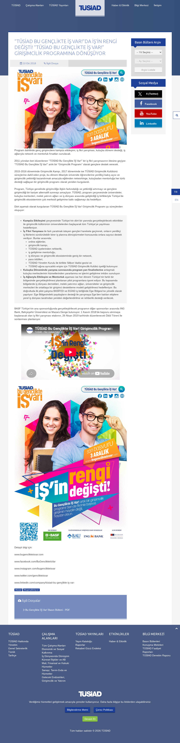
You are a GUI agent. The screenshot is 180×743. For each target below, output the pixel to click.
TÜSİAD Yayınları (58, 5)
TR (175, 191)
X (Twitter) (151, 93)
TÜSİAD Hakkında (18, 641)
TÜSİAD (15, 5)
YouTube (151, 113)
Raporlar (80, 644)
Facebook (150, 104)
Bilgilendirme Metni (77, 709)
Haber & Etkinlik (120, 5)
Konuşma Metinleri (153, 644)
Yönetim (12, 644)
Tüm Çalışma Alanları (54, 645)
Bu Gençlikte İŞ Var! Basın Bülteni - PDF (47, 609)
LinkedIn (151, 123)
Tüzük (11, 651)
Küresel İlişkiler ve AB (54, 659)
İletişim (158, 5)
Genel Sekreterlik (17, 648)
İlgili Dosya (52, 63)
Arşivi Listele (148, 69)
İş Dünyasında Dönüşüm (55, 656)
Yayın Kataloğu (83, 641)
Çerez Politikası (104, 709)
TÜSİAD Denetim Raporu (157, 655)
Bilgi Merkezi (141, 5)
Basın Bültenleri (151, 641)
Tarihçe (12, 655)
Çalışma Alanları (35, 5)
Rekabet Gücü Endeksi (88, 648)
